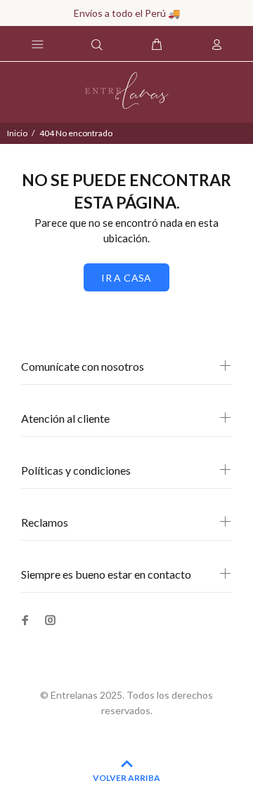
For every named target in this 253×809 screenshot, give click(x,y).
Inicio (17, 133)
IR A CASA (126, 278)
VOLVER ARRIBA (126, 777)
